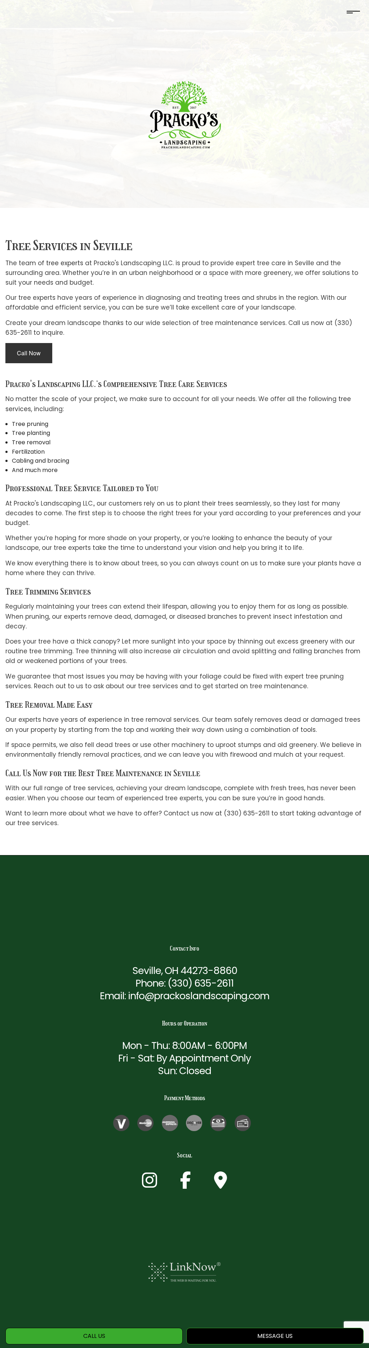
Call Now (29, 353)
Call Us (94, 1336)
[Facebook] (185, 1184)
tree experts (64, 263)
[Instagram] (149, 1184)
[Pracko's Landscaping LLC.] (184, 114)
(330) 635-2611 (201, 983)
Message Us (275, 1336)
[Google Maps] (220, 1184)
